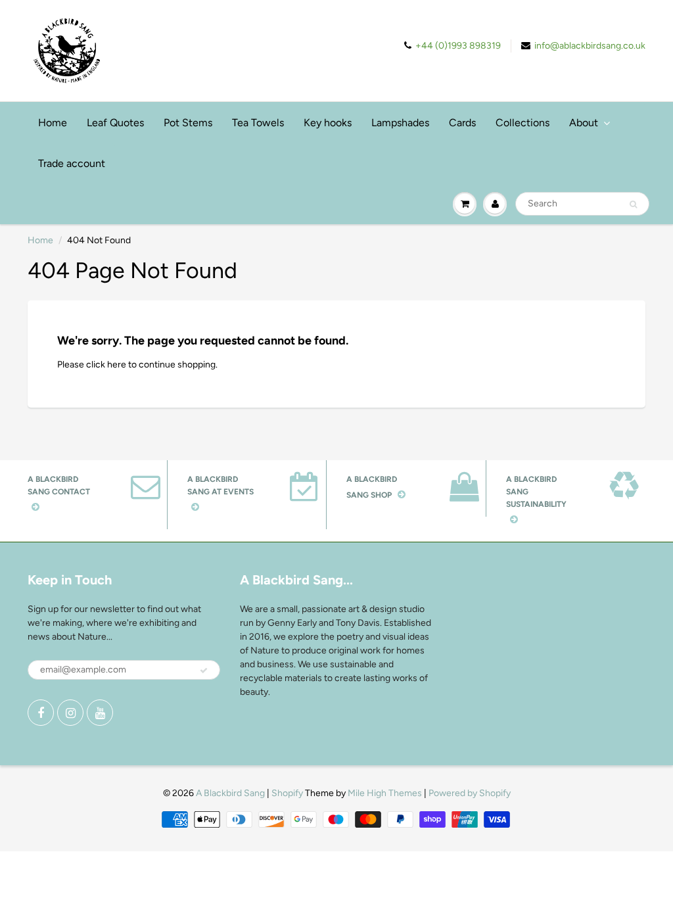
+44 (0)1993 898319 (458, 45)
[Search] (633, 204)
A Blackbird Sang (230, 793)
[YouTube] (100, 712)
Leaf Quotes (115, 122)
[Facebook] (41, 712)
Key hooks (328, 122)
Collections (522, 122)
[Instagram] (70, 712)
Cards (462, 122)
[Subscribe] (203, 670)
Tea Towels (258, 122)
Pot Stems (188, 122)
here (116, 364)
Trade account (71, 163)
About (583, 122)
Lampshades (400, 122)
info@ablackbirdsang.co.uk (589, 45)
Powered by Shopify (470, 793)
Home (52, 122)
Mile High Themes (385, 793)
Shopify (287, 793)
